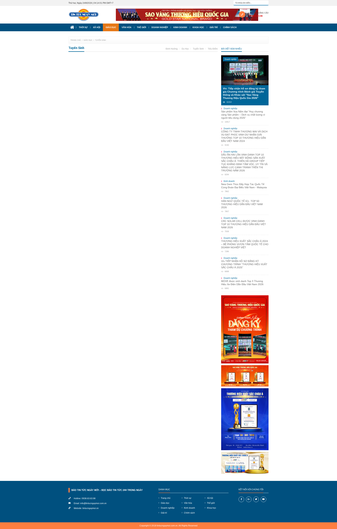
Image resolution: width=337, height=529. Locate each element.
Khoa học (198, 27)
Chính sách (230, 27)
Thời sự (83, 27)
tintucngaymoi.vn (90, 508)
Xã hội (96, 27)
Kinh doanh (180, 27)
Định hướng (172, 49)
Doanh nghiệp (159, 27)
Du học (185, 49)
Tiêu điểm (213, 49)
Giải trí (214, 27)
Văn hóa (126, 27)
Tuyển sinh (100, 40)
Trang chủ (75, 40)
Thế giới (141, 27)
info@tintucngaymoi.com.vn (93, 503)
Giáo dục (111, 27)
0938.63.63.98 (256, 16)
